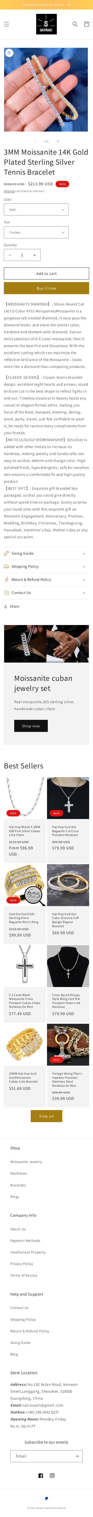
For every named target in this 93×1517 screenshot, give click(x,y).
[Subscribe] (76, 1456)
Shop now (31, 725)
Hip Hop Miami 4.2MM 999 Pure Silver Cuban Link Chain (24, 831)
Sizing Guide (20, 1342)
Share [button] (14, 606)
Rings (14, 1196)
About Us (18, 1229)
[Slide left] (35, 141)
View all (46, 1116)
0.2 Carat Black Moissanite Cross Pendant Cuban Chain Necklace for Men (24, 1001)
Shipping (9, 191)
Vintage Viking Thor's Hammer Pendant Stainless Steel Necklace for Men (67, 1079)
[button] (6, 24)
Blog (14, 1354)
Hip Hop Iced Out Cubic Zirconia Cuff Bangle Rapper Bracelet (65, 920)
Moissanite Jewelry (26, 1161)
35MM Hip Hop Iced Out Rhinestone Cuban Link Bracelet (23, 1077)
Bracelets (18, 1185)
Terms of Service (23, 1275)
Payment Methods (25, 1240)
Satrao (39, 1507)
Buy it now (46, 288)
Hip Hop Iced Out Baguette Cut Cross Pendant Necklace (65, 831)
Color (8, 199)
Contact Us (19, 1307)
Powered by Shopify (55, 1507)
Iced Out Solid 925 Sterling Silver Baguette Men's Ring (23, 918)
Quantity (10, 245)
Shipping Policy (23, 1319)
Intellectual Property (28, 1252)
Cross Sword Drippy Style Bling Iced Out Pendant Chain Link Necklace (66, 1001)
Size (7, 222)
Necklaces (18, 1173)
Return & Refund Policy (29, 1331)
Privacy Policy (21, 1263)
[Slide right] (58, 141)
